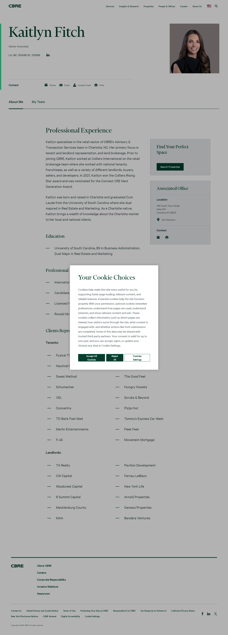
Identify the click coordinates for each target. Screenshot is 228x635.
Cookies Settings (137, 357)
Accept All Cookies (91, 357)
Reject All (115, 357)
